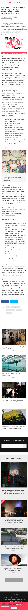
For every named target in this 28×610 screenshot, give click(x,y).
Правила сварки (14, 285)
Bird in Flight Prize (21, 599)
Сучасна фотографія (10, 310)
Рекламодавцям (20, 597)
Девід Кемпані (9, 233)
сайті (22, 294)
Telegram (18, 53)
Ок (14, 608)
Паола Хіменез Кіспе (11, 241)
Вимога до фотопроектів (10, 599)
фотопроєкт (8, 313)
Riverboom (17, 231)
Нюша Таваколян (10, 254)
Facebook (12, 53)
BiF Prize (8, 307)
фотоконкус (19, 310)
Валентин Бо (8, 248)
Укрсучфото (10, 601)
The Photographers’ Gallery (12, 225)
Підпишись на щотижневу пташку (14, 440)
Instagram (23, 53)
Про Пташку (7, 597)
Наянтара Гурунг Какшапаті (13, 258)
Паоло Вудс (8, 229)
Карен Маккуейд (10, 223)
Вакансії (13, 597)
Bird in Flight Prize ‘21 (16, 307)
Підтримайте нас (18, 601)
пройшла (14, 290)
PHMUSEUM (11, 208)
